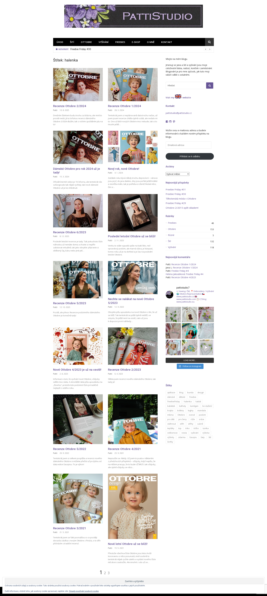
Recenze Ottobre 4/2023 (183, 277)
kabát (198, 401)
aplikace (171, 392)
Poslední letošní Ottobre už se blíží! (132, 236)
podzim (202, 414)
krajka (170, 410)
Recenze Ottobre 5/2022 (69, 449)
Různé (171, 235)
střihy (190, 423)
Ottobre (86, 42)
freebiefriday (173, 401)
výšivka (205, 432)
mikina (170, 414)
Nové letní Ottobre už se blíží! (128, 544)
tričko (196, 428)
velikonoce (172, 432)
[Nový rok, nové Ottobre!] (133, 147)
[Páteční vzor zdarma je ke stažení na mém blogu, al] (173, 331)
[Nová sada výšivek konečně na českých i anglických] (206, 314)
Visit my (170, 97)
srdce (201, 419)
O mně (150, 42)
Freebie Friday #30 (176, 194)
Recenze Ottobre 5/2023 (69, 303)
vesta (184, 432)
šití (210, 437)
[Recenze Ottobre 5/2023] (78, 279)
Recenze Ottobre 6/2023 (69, 232)
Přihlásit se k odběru (190, 156)
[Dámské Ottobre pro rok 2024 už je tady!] (78, 147)
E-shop (136, 42)
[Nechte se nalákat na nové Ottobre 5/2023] (133, 277)
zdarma (181, 437)
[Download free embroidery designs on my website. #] (206, 347)
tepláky (170, 428)
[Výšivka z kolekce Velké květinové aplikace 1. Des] (173, 314)
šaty (203, 437)
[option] (140, 49)
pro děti (170, 419)
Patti (55, 110)
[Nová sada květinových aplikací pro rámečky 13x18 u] (189, 347)
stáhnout (171, 423)
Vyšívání (103, 42)
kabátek (171, 406)
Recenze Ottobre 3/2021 (69, 528)
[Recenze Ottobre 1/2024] (133, 84)
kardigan (194, 406)
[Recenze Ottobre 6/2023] (78, 210)
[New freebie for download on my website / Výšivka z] (189, 314)
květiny (180, 410)
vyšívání (194, 432)
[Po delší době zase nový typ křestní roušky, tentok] (206, 331)
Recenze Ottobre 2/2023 (124, 369)
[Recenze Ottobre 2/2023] (133, 346)
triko (187, 428)
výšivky (170, 437)
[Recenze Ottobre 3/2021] (78, 498)
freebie (192, 397)
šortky (170, 441)
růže (193, 419)
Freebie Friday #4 (180, 270)
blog (181, 392)
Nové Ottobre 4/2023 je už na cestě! (77, 369)
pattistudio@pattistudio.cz (179, 113)
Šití (72, 42)
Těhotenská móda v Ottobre (85, 49)
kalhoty (182, 406)
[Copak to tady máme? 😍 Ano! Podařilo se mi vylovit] (189, 331)
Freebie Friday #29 (176, 203)
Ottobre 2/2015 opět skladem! (182, 207)
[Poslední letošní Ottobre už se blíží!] (133, 212)
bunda (190, 392)
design (200, 392)
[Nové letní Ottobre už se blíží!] (133, 506)
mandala (201, 410)
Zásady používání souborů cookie (84, 591)
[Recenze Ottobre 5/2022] (78, 419)
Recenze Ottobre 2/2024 (69, 106)
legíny (190, 410)
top (179, 428)
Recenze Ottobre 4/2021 (124, 449)
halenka (188, 401)
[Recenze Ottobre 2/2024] (78, 84)
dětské (182, 397)
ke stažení (207, 406)
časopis (193, 437)
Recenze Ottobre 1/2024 (124, 106)
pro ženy (182, 419)
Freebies (120, 42)
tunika (206, 428)
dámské (171, 397)
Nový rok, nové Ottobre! (123, 169)
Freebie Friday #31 (176, 189)
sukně (200, 423)
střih (182, 423)
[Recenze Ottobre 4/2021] (133, 419)
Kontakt (166, 42)
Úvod (60, 42)
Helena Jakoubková (175, 274)
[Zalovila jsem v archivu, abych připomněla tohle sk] (173, 347)
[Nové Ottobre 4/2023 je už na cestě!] (78, 346)
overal (192, 414)
